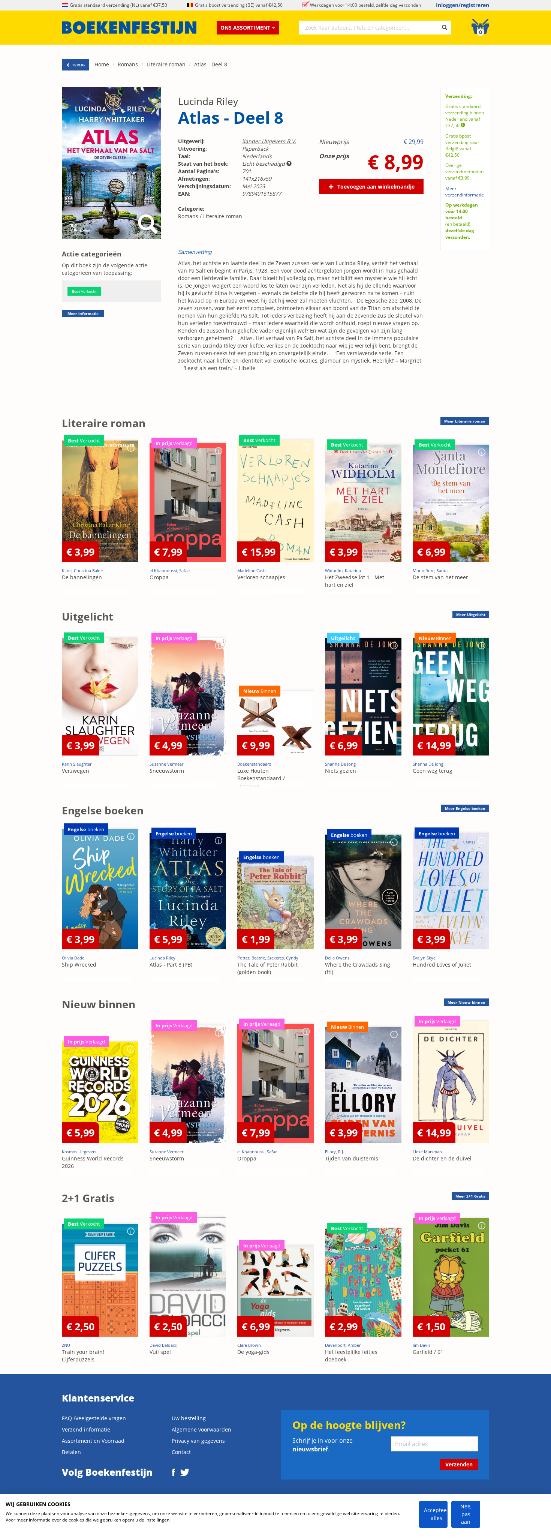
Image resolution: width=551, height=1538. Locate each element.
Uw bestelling (189, 1418)
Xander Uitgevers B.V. (269, 141)
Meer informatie (83, 313)
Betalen (71, 1452)
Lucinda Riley (208, 101)
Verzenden (459, 1464)
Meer (464, 421)
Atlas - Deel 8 (210, 64)
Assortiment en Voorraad (93, 1440)
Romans (128, 64)
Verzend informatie (86, 1429)
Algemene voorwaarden (201, 1429)
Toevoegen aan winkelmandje (376, 186)
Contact (181, 1452)
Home (101, 64)
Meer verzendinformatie (464, 191)
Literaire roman (166, 64)
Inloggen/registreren (462, 5)
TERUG (78, 64)
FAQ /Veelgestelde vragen (94, 1418)
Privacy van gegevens (198, 1440)
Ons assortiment (245, 27)
